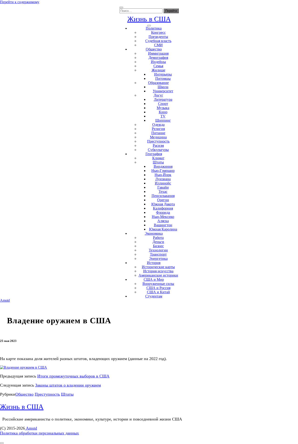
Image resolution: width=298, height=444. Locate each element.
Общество (154, 49)
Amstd (5, 300)
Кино (163, 112)
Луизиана (163, 179)
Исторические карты (158, 267)
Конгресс (158, 32)
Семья (158, 66)
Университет (163, 91)
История (153, 263)
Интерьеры (163, 74)
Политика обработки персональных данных (39, 433)
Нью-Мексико (163, 217)
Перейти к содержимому (19, 2)
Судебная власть (158, 41)
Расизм (158, 145)
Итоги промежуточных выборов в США (73, 376)
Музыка (163, 108)
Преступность (158, 141)
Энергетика (158, 258)
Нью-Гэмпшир (163, 171)
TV (163, 116)
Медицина (158, 137)
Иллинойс (163, 183)
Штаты (158, 162)
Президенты (158, 37)
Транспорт (158, 254)
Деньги (158, 242)
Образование (158, 83)
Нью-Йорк (163, 175)
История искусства (158, 271)
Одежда (158, 125)
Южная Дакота (163, 204)
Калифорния (163, 208)
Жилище (158, 70)
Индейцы (158, 62)
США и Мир (154, 279)
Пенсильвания (163, 196)
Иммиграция (158, 53)
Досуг (158, 95)
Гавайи (163, 187)
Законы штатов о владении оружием (68, 385)
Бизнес (158, 246)
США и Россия (158, 288)
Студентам (153, 296)
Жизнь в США (149, 19)
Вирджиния (163, 166)
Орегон (163, 200)
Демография (158, 58)
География (154, 154)
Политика (154, 28)
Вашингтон (163, 225)
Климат (158, 158)
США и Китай (158, 292)
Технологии (158, 250)
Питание (158, 133)
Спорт (163, 104)
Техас (163, 192)
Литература (163, 99)
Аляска (163, 221)
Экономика (154, 233)
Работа (158, 238)
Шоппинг (163, 120)
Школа (163, 87)
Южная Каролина (163, 229)
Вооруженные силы (158, 284)
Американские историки (158, 275)
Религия (158, 129)
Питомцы (163, 78)
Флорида (163, 212)
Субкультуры (158, 150)
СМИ (158, 45)
